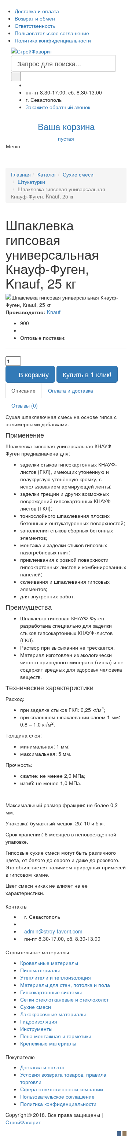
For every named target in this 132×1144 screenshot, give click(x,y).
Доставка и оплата (37, 11)
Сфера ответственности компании (61, 1089)
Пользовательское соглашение (52, 33)
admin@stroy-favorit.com (53, 931)
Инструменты (36, 1028)
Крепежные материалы (48, 1043)
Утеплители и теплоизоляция (55, 977)
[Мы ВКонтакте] (124, 11)
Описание (23, 390)
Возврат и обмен (35, 18)
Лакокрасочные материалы (53, 1014)
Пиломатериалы (40, 970)
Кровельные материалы (49, 962)
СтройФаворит (23, 1122)
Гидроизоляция (38, 1021)
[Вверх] (2, 1140)
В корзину (33, 374)
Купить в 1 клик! (87, 374)
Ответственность (35, 25)
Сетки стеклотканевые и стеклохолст (64, 999)
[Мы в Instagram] (130, 11)
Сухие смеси (35, 1006)
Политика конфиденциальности (53, 40)
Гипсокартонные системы (51, 992)
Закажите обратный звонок (58, 107)
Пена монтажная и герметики (55, 1036)
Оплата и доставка (70, 390)
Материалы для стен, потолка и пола (65, 984)
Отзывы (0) (24, 405)
